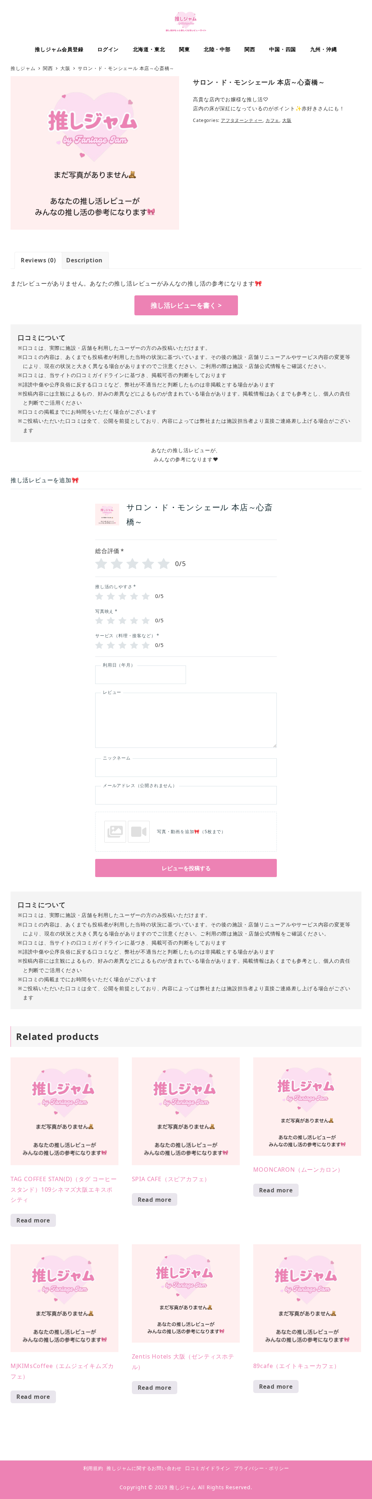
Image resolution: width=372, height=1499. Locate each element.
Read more (33, 1220)
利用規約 (93, 1468)
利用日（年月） (119, 665)
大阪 (287, 120)
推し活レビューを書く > (186, 305)
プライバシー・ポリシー (261, 1468)
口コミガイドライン (207, 1468)
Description (84, 260)
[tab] (38, 260)
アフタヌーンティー (242, 120)
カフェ (272, 120)
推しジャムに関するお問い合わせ (144, 1468)
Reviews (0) (38, 260)
